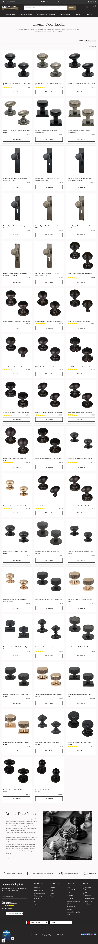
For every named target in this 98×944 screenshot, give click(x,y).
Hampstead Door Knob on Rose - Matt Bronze (16, 321)
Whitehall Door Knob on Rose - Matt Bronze (16, 412)
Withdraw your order (39, 905)
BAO (63, 935)
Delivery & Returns (39, 890)
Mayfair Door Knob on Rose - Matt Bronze (80, 412)
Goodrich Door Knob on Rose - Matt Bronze (80, 367)
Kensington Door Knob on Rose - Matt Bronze (48, 321)
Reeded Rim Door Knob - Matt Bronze (79, 321)
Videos (52, 896)
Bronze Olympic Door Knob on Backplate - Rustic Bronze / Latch (15, 179)
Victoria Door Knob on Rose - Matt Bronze (47, 367)
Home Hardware (65, 14)
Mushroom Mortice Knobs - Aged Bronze (80, 458)
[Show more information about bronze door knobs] (9, 859)
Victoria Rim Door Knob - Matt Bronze (14, 367)
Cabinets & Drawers (26, 14)
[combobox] (37, 922)
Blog (51, 890)
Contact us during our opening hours (51, 2)
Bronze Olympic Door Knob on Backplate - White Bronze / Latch (47, 227)
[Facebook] (88, 1)
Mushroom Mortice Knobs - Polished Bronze (16, 506)
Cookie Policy (38, 899)
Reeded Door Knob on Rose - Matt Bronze (80, 273)
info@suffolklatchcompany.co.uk (73, 902)
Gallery (52, 893)
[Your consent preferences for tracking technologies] (3, 940)
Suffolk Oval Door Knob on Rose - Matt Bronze (48, 412)
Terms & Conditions (39, 893)
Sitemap (36, 902)
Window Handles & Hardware (46, 14)
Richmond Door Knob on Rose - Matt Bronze (48, 458)
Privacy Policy (38, 896)
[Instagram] (91, 1)
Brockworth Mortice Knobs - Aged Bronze (47, 647)
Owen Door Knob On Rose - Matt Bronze (79, 647)
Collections (78, 14)
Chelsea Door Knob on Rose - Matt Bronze (80, 506)
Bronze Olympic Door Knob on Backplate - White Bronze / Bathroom (15, 274)
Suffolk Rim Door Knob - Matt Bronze (46, 506)
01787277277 (11, 2)
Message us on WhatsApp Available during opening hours (73, 911)
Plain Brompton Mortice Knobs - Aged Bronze (48, 599)
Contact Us (37, 887)
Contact (52, 887)
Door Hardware (10, 14)
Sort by (81, 41)
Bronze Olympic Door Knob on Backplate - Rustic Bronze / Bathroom (80, 179)
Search (71, 7)
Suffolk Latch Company (41, 935)
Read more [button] (60, 32)
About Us (89, 14)
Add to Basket (17, 92)
